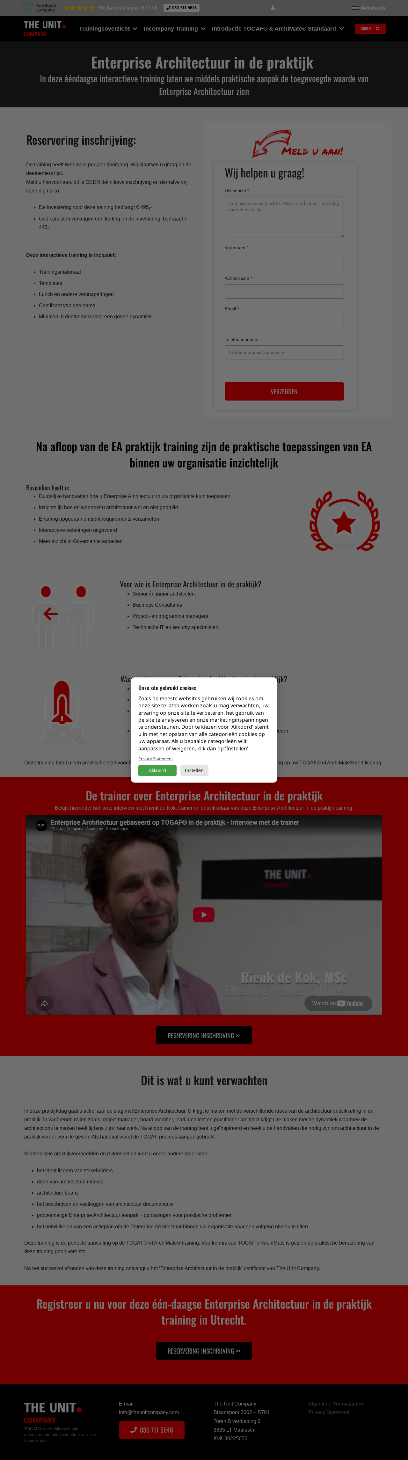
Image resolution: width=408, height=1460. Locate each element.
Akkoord (157, 770)
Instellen (194, 770)
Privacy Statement (155, 759)
